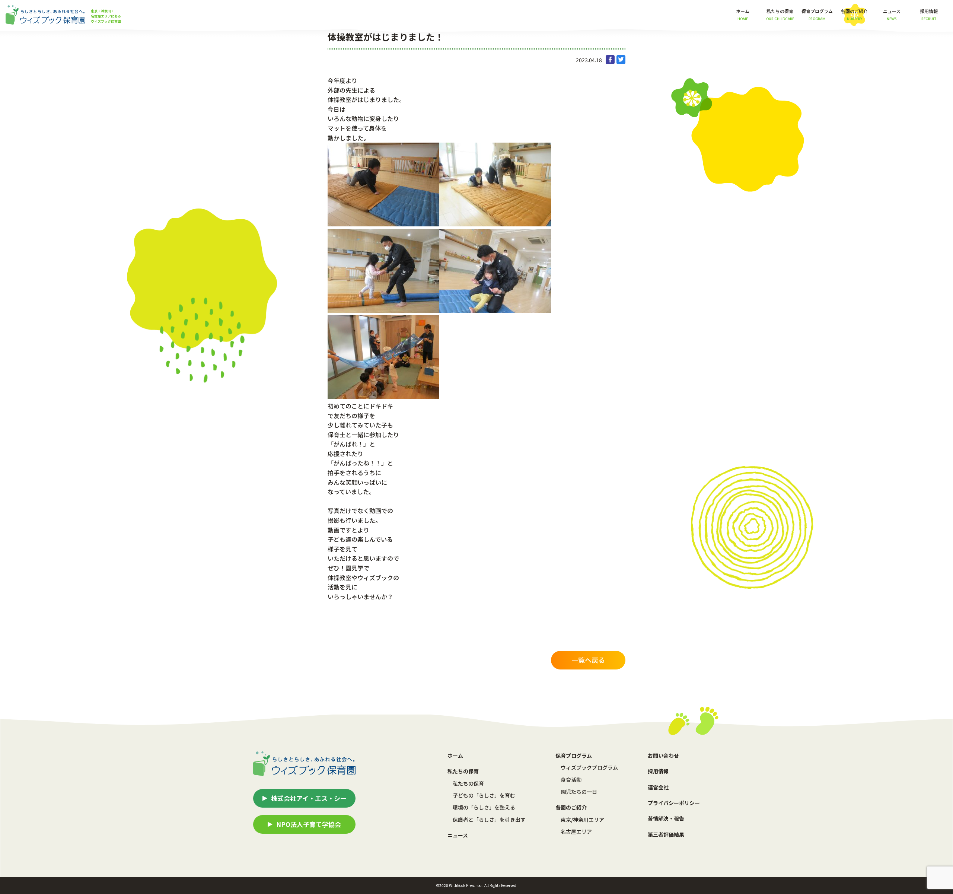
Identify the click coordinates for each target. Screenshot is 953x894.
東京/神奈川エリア (582, 819)
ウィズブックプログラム (589, 767)
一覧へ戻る (588, 660)
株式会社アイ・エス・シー (309, 798)
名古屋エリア (576, 831)
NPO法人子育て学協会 (308, 824)
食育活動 (571, 779)
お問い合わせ (663, 755)
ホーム (742, 14)
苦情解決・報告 (666, 818)
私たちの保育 (468, 783)
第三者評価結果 (666, 834)
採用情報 (929, 14)
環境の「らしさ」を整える (484, 807)
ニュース (892, 14)
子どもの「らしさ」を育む (484, 795)
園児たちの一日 (579, 791)
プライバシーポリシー (674, 802)
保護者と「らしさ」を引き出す (489, 819)
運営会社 (658, 787)
